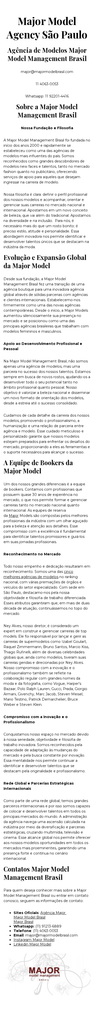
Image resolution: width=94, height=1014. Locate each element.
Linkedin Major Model (32, 944)
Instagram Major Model (34, 940)
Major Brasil (23, 922)
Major (14, 515)
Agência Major (53, 913)
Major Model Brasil (29, 917)
